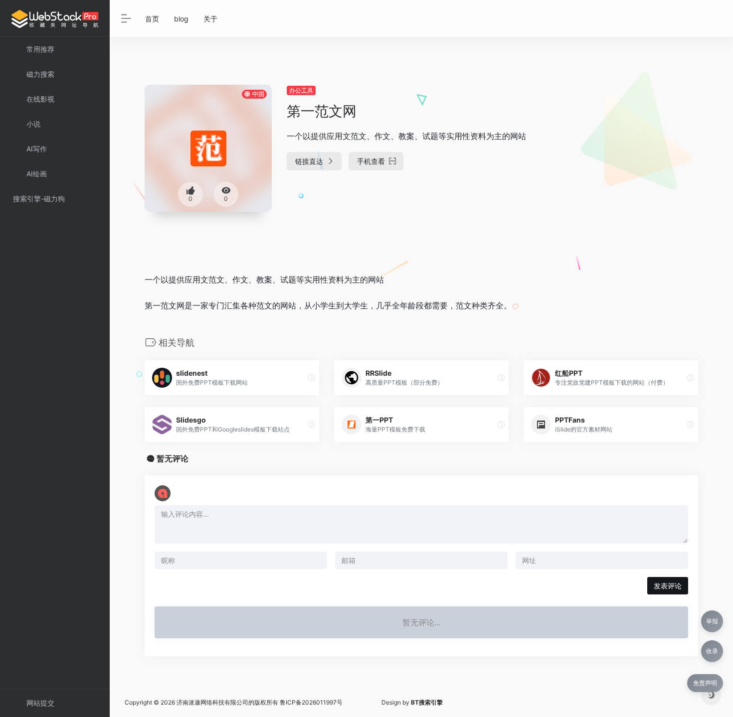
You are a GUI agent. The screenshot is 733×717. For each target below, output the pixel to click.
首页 (152, 18)
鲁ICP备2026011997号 (311, 702)
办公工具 (301, 90)
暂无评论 (172, 458)
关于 (210, 18)
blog (181, 18)
